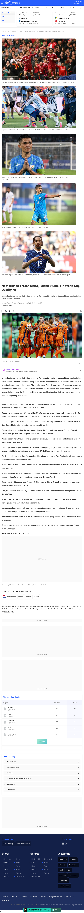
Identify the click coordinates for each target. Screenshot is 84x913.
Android (7, 611)
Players (18, 873)
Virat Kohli (10, 773)
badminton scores (52, 606)
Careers (69, 897)
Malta (20, 597)
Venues (6, 876)
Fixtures (64, 8)
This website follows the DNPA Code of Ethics (25, 905)
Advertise (5, 897)
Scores (15, 8)
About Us (14, 897)
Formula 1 (63, 859)
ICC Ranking (20, 876)
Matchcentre (36, 876)
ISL (4, 17)
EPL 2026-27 (25, 8)
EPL (4, 21)
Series (18, 859)
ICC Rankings (11, 784)
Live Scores (7, 859)
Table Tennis (65, 886)
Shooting (73, 875)
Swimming (63, 880)
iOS (13, 611)
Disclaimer (34, 897)
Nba (68, 870)
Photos (18, 866)
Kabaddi (63, 875)
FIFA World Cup (11, 762)
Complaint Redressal (56, 897)
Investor (43, 897)
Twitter (27, 609)
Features (55, 8)
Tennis (73, 859)
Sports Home (5, 31)
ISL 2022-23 (36, 859)
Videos (6, 869)
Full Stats (42, 742)
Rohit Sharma (11, 789)
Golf (61, 870)
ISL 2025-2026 (37, 8)
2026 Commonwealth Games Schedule (19, 778)
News (48, 8)
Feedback (24, 897)
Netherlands (11, 597)
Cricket (36, 597)
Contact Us (5, 901)
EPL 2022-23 (48, 859)
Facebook (9, 609)
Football (5, 8)
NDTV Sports (73, 606)
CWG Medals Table (13, 767)
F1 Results (63, 606)
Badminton (73, 865)
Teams (6, 873)
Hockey (62, 865)
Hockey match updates (38, 606)
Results (72, 8)
